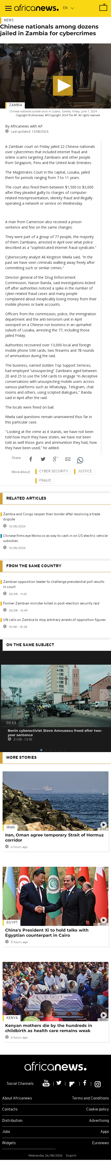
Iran (10, 827)
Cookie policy (97, 1110)
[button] (63, 86)
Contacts (10, 1110)
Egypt (12, 923)
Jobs (6, 1132)
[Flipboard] (72, 1084)
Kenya (12, 1018)
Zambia (15, 105)
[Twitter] (59, 1084)
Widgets (9, 1143)
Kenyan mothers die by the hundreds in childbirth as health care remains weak (48, 1028)
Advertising (99, 1121)
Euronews (100, 1143)
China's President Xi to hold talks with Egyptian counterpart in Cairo (47, 933)
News (9, 20)
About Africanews (17, 1098)
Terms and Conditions (90, 1098)
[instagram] (97, 1084)
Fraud (45, 481)
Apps (104, 1132)
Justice (85, 471)
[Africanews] (36, 8)
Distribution (12, 1121)
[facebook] (85, 1084)
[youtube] (46, 1084)
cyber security (53, 471)
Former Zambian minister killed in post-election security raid (51, 604)
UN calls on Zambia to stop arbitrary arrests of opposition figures (54, 620)
